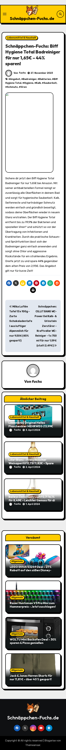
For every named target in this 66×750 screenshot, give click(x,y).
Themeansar (32, 745)
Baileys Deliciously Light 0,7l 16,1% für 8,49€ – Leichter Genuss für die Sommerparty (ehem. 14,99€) (32, 500)
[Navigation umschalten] (4, 14)
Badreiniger (30, 79)
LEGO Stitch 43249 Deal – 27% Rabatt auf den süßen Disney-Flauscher (30, 570)
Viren (24, 87)
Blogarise (50, 740)
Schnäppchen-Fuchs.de (32, 18)
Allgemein (17, 561)
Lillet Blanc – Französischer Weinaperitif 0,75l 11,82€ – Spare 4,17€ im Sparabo (31, 463)
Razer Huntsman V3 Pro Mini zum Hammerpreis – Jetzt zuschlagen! (33, 604)
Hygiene (28, 83)
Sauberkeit (50, 83)
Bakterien (45, 79)
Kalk (38, 83)
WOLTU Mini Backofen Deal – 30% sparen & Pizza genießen (33, 641)
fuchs (22, 73)
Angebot (15, 79)
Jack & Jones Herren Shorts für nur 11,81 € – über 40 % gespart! (31, 677)
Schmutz (12, 87)
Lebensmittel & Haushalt (21, 37)
